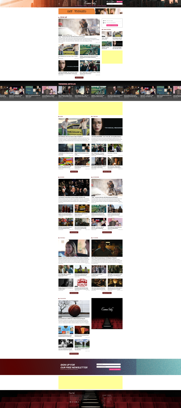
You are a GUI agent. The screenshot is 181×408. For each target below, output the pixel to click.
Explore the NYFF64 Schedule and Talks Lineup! (115, 96)
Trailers (89, 5)
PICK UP (63, 17)
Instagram (109, 1)
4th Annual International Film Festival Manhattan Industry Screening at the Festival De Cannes (65, 336)
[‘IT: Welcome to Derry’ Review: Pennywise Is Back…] (98, 269)
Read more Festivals (74, 292)
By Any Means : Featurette (112, 153)
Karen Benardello (60, 216)
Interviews (80, 5)
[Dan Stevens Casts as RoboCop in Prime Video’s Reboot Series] (65, 90)
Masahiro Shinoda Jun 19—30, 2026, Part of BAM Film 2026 (65, 289)
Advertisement (109, 399)
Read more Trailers (107, 171)
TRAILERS (95, 116)
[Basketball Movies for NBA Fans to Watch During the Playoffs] (74, 308)
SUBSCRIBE (120, 1)
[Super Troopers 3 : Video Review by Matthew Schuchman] (82, 208)
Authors (108, 401)
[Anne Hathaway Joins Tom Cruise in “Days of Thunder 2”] (68, 49)
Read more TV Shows (107, 292)
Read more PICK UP (79, 77)
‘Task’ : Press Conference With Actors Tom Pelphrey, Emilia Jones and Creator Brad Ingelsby (98, 289)
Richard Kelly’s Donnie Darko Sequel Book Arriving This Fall (81, 96)
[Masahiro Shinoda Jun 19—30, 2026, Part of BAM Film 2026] (65, 283)
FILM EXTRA (63, 298)
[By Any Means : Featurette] (115, 148)
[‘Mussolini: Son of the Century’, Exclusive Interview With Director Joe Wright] (115, 283)
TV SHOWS (95, 237)
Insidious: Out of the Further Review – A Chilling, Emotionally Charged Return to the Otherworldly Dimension (65, 215)
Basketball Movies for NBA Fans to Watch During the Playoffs (71, 318)
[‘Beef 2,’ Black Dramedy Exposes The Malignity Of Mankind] (107, 248)
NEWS (61, 116)
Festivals (94, 5)
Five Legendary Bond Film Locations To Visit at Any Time (82, 349)
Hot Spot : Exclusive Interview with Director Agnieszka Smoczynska (114, 214)
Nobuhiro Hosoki (60, 42)
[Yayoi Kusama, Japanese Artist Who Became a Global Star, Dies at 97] (65, 161)
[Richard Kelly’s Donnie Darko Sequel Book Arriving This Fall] (82, 90)
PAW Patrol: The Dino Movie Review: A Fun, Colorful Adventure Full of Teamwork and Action (65, 228)
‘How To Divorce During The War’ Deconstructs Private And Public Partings (81, 228)
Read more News (74, 171)
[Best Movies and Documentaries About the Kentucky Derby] (82, 330)
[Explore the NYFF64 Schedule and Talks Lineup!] (115, 90)
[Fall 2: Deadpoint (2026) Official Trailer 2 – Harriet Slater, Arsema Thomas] (16, 90)
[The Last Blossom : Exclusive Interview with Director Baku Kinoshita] (131, 90)
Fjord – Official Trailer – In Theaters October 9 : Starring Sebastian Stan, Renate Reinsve (90, 73)
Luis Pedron (81, 58)
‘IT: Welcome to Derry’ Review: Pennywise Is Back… (96, 275)
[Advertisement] (112, 57)
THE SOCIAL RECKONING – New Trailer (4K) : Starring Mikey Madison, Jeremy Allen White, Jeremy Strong (67, 73)
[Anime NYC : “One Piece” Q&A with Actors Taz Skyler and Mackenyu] (98, 90)
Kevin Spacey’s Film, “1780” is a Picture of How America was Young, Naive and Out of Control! (33, 96)
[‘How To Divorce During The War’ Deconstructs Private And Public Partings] (82, 222)
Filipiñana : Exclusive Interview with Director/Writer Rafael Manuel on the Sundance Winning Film (89, 57)
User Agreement (109, 396)
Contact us (109, 402)
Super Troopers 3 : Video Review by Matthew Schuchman (81, 214)
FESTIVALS (62, 237)
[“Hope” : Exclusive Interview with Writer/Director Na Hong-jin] (79, 27)
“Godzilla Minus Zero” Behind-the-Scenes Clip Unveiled (65, 154)
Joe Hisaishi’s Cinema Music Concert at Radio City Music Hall (71, 197)
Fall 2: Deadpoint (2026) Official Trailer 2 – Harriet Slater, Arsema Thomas (16, 96)
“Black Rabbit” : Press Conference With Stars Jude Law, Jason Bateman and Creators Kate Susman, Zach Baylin (115, 275)
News (76, 5)
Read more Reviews (74, 232)
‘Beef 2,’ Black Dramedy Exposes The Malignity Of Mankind (104, 258)
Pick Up (93, 151)
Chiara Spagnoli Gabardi (78, 229)
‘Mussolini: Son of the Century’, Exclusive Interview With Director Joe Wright (115, 289)
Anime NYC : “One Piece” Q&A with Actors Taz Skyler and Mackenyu (97, 96)
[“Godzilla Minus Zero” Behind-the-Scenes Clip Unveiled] (65, 148)
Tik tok (115, 1)
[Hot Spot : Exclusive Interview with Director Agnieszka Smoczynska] (115, 208)
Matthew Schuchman (77, 216)
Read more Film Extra (74, 353)
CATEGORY (104, 395)
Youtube (113, 1)
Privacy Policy (109, 398)
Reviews (85, 5)
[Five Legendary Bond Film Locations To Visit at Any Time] (82, 343)
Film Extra (104, 5)
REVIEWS (62, 177)
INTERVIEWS (96, 177)
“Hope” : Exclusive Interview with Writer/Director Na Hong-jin (71, 36)
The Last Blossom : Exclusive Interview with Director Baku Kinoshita (130, 96)
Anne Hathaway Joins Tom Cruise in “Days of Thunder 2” (68, 57)
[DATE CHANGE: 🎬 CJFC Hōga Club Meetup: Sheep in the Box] (65, 269)
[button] (122, 92)
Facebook (107, 1)
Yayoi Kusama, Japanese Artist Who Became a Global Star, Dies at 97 (64, 167)
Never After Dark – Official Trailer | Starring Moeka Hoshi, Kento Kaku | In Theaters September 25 (114, 167)
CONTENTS (109, 395)
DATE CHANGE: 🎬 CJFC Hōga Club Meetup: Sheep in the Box (64, 275)
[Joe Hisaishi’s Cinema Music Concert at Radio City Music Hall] (74, 187)
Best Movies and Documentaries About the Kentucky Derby (82, 336)
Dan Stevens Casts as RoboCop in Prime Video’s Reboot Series (65, 96)
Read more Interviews (107, 232)
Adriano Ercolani (93, 276)
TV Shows (99, 5)
